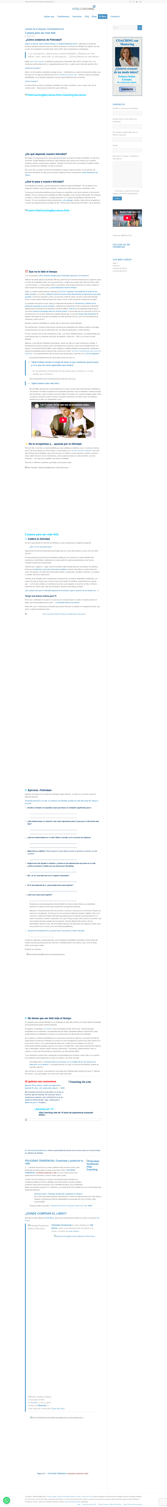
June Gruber (47, 1029)
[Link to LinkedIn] (136, 1)
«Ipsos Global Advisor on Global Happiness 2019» (58, 44)
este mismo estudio (37, 61)
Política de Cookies (75, 1496)
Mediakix (63, 291)
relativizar (116, 265)
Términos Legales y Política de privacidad (58, 1496)
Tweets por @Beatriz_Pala (122, 235)
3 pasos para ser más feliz (40, 33)
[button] (6, 1500)
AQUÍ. (63, 1088)
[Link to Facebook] (133, 1)
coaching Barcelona (120, 271)
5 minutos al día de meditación (81, 450)
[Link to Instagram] (140, 1)
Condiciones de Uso (87, 1496)
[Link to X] (130, 1)
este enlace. (74, 1231)
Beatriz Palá (30, 36)
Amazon (34, 1402)
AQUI (90, 1205)
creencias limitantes (120, 268)
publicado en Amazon (74, 1194)
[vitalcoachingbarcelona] (83, 8)
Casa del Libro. (58, 1408)
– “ (67, 1473)
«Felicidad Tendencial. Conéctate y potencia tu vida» (69, 1205)
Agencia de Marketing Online (73, 1502)
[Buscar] (122, 16)
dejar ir (115, 263)
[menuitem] (49, 16)
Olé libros (50, 1218)
